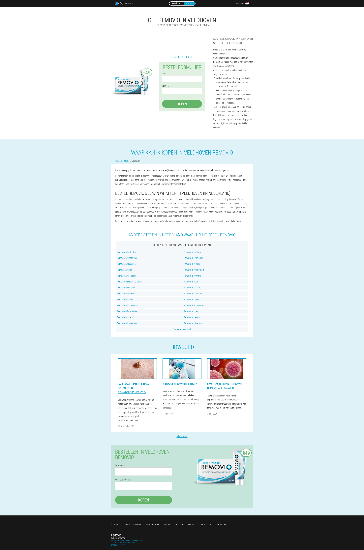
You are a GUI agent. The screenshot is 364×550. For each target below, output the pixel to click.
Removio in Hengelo (192, 317)
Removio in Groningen (193, 257)
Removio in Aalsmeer (126, 269)
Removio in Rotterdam (126, 251)
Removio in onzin (191, 281)
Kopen (182, 104)
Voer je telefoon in (123, 479)
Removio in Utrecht (125, 317)
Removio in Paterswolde (194, 305)
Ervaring (115, 524)
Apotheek (192, 524)
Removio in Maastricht (126, 263)
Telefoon (165, 86)
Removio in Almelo (192, 263)
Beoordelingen (152, 524)
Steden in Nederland (182, 329)
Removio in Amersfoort (194, 269)
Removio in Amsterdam (127, 257)
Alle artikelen (182, 436)
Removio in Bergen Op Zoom (129, 281)
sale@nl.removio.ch (118, 538)
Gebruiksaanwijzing (132, 524)
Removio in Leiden (125, 299)
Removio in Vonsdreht (126, 287)
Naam (164, 73)
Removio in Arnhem (192, 275)
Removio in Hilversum (193, 323)
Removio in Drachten (193, 293)
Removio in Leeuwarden (127, 305)
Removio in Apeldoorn (126, 275)
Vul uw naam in (121, 465)
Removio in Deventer (193, 287)
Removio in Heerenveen (127, 323)
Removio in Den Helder (127, 293)
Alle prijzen (220, 524)
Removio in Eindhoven (193, 251)
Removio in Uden (191, 311)
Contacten (206, 524)
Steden (167, 524)
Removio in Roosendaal (127, 311)
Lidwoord (179, 524)
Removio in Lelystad (192, 299)
